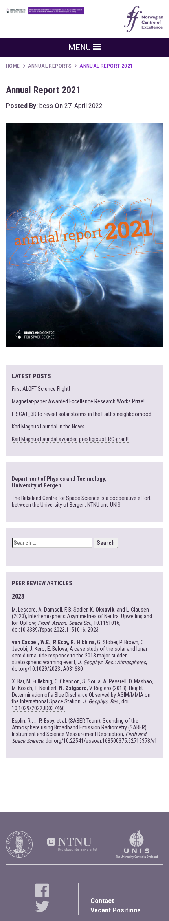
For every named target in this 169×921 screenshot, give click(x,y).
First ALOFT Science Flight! (41, 389)
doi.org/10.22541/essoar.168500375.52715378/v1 (101, 741)
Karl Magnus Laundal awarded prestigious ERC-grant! (70, 439)
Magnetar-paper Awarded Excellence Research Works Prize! (78, 401)
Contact (102, 901)
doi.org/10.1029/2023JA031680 (47, 669)
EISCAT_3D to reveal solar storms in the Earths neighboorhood (81, 414)
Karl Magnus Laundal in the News (48, 426)
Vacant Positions (115, 910)
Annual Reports (50, 66)
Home (13, 66)
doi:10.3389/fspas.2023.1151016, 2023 (55, 629)
